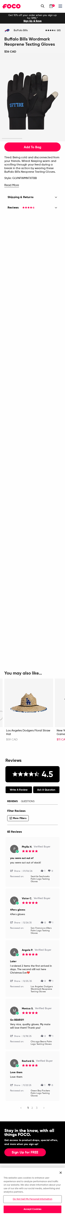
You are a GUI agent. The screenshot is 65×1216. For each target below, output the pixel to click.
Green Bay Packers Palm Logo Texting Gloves (40, 1093)
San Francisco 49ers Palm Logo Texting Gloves (41, 930)
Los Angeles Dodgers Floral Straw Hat (28, 732)
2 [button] (32, 138)
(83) (59, 31)
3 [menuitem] (37, 1108)
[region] (32, 1192)
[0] (51, 6)
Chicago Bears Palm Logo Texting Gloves (41, 1043)
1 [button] (12, 138)
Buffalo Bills (21, 30)
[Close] (61, 1173)
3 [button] (53, 138)
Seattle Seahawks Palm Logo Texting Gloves (40, 879)
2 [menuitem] (32, 1108)
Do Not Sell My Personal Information (32, 1199)
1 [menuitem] (28, 1108)
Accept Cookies (32, 1209)
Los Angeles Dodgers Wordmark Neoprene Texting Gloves (42, 989)
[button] (16, 870)
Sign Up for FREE (25, 1152)
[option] (32, 18)
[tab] (18, 789)
